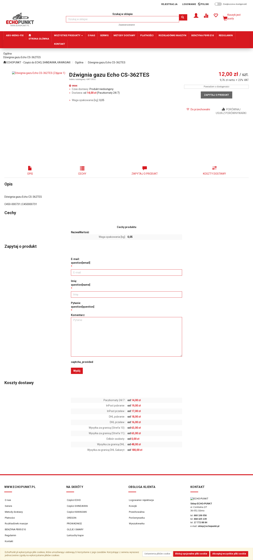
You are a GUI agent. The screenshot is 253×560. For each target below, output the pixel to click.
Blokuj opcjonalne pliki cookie (191, 553)
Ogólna (79, 62)
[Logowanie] (196, 15)
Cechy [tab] (82, 173)
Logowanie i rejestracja (141, 500)
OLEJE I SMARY (74, 529)
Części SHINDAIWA (77, 506)
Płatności (10, 517)
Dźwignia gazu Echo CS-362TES (106, 62)
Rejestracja (169, 4)
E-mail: (80, 261)
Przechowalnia (136, 511)
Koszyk (132, 506)
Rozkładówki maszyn (16, 523)
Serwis (8, 506)
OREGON (71, 517)
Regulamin (10, 535)
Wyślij (76, 370)
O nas (8, 500)
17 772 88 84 (200, 522)
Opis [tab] (30, 173)
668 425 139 (200, 519)
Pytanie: (82, 305)
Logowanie (189, 4)
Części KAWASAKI (76, 511)
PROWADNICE (74, 523)
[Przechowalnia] (215, 15)
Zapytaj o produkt (216, 94)
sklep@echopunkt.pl (208, 526)
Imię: (80, 283)
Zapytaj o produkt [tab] (145, 173)
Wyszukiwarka (136, 523)
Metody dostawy (14, 511)
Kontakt (9, 541)
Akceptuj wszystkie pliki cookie (229, 553)
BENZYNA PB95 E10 (15, 529)
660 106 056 (200, 515)
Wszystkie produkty (67, 35)
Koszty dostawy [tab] (214, 173)
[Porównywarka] (206, 15)
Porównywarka (136, 517)
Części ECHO (73, 500)
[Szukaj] (183, 17)
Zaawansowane (127, 24)
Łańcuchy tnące (75, 535)
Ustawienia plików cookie (157, 553)
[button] (206, 4)
